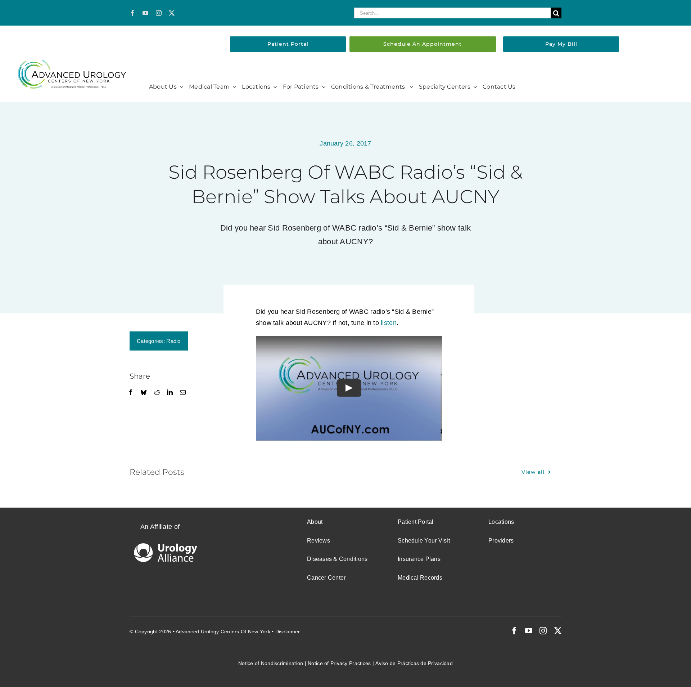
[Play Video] (349, 388)
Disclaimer (287, 631)
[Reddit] (156, 393)
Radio (173, 341)
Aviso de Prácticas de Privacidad (414, 663)
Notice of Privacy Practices (339, 663)
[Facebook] (130, 393)
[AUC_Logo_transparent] (72, 63)
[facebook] (132, 13)
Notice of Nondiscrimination (270, 663)
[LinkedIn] (169, 393)
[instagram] (159, 13)
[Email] (182, 393)
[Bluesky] (143, 393)
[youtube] (145, 13)
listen (389, 322)
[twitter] (172, 13)
